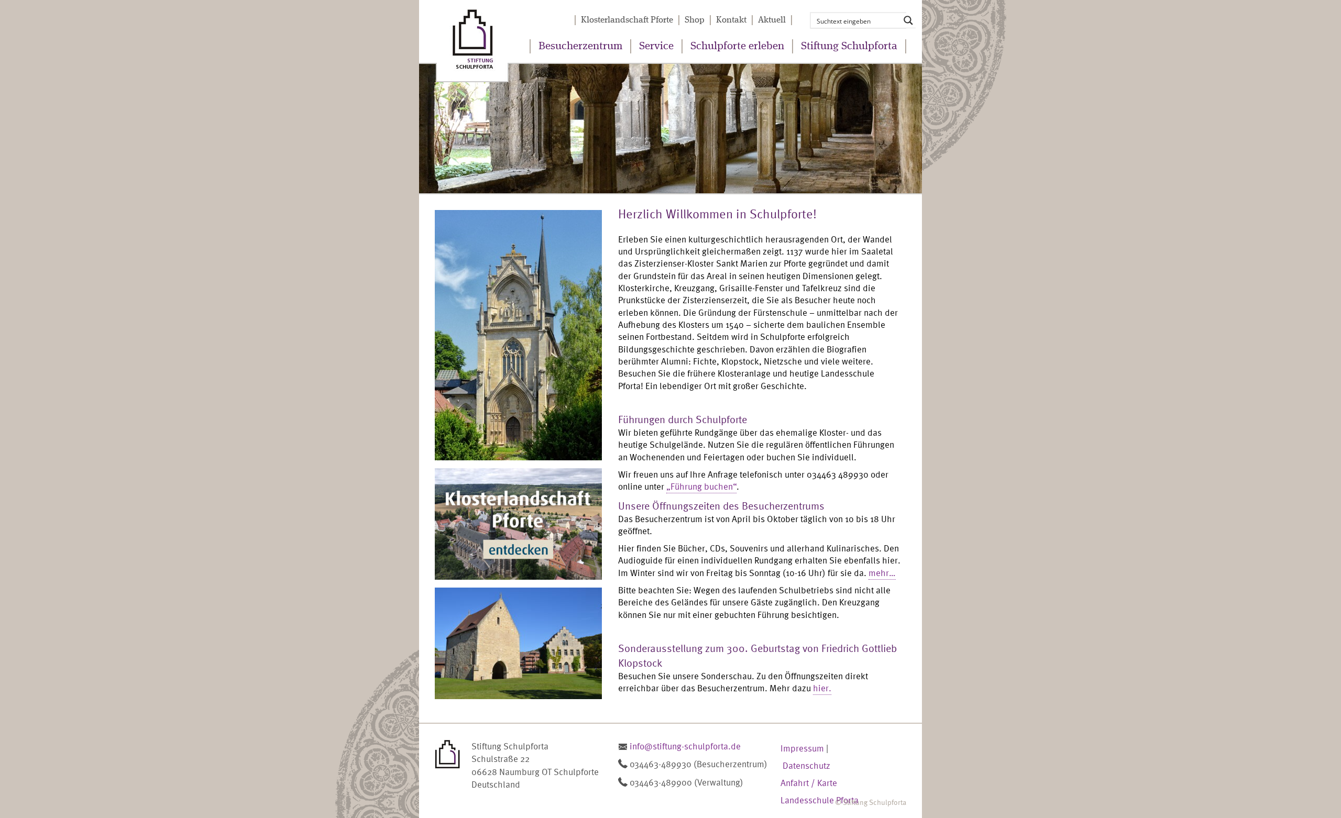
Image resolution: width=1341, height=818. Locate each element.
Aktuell (772, 20)
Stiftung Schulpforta (849, 46)
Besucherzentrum (580, 46)
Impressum (802, 748)
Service (656, 46)
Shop (695, 20)
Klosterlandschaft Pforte (627, 20)
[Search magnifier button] (908, 20)
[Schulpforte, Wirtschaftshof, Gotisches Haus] (526, 643)
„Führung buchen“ (701, 486)
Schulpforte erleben (737, 46)
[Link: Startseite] (472, 41)
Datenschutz (806, 765)
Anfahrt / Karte (809, 782)
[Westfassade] (526, 335)
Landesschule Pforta (820, 799)
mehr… (882, 572)
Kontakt (731, 20)
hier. (822, 687)
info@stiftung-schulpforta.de (685, 746)
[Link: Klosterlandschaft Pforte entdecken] (526, 524)
